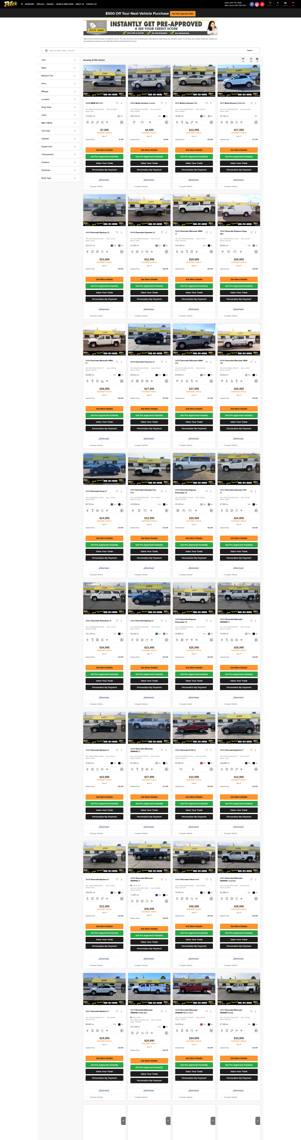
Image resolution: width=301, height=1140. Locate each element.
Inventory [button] (29, 4)
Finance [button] (50, 4)
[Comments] (121, 122)
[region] (104, 142)
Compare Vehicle (96, 186)
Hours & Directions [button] (64, 4)
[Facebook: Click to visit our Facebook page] (252, 4)
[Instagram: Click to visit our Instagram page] (257, 4)
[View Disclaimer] (107, 122)
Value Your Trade (104, 163)
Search (249, 50)
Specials (40, 4)
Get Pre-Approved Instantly (104, 156)
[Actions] (121, 103)
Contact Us (91, 4)
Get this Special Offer (183, 14)
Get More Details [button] (104, 150)
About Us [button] (80, 4)
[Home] (22, 4)
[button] (123, 81)
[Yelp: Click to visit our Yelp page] (262, 4)
